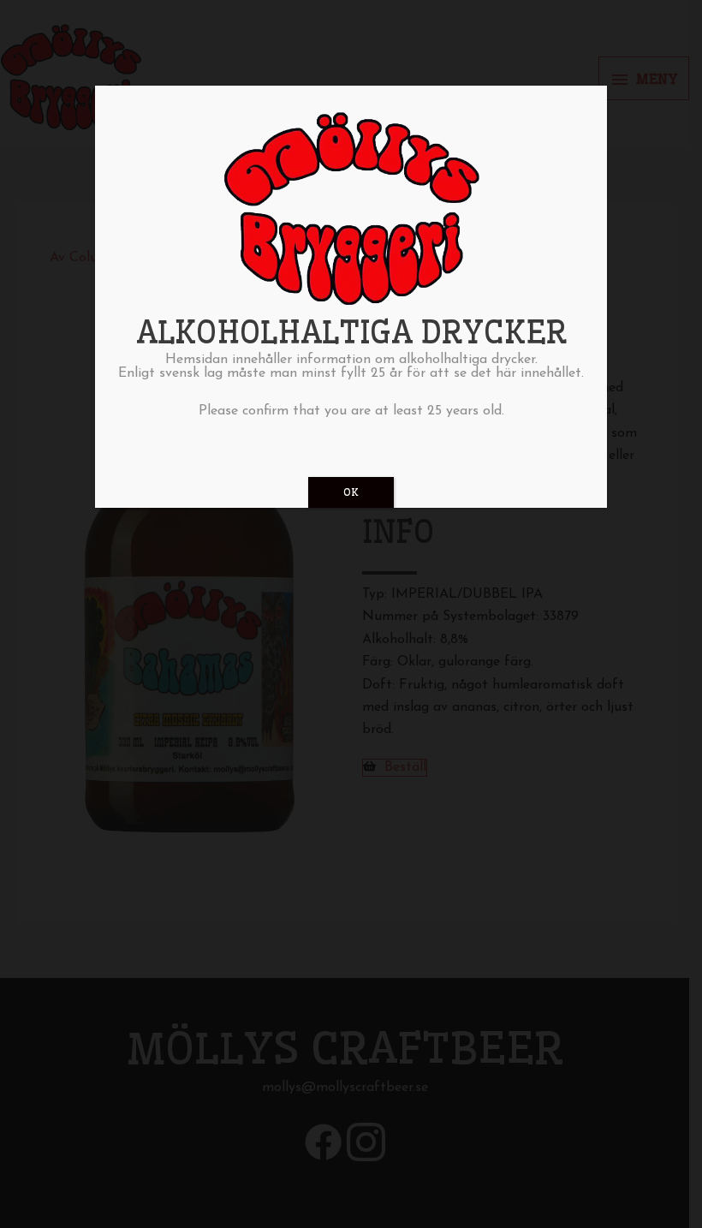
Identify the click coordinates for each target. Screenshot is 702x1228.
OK (351, 492)
